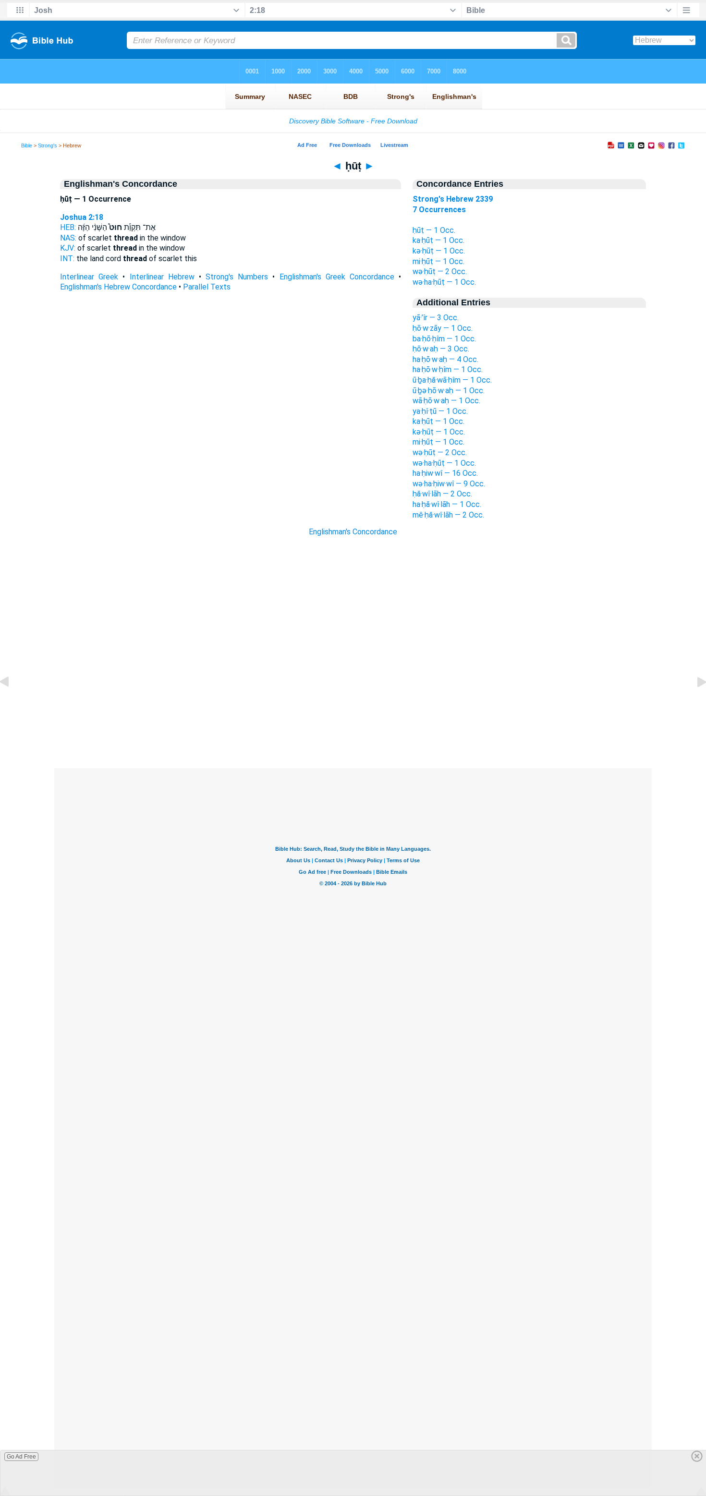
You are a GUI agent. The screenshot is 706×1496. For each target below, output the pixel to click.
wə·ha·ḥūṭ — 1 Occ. (444, 282)
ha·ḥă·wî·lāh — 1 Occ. (447, 504)
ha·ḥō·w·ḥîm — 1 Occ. (448, 369)
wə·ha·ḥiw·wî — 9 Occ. (449, 483)
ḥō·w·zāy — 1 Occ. (443, 328)
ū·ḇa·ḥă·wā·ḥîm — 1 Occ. (452, 380)
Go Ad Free (21, 1456)
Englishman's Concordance (353, 531)
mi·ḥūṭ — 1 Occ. (438, 261)
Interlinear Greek (89, 276)
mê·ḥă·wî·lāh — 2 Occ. (448, 514)
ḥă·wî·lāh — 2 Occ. (442, 493)
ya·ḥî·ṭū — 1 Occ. (440, 411)
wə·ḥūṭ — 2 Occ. (440, 271)
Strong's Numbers (237, 276)
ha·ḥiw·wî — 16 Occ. (445, 473)
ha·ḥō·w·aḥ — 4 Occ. (445, 359)
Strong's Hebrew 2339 (453, 199)
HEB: (68, 227)
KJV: (67, 248)
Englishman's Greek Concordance (337, 276)
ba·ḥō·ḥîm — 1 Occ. (444, 338)
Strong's (47, 145)
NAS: (68, 237)
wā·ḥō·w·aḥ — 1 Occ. (446, 400)
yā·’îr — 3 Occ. (436, 317)
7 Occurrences (439, 209)
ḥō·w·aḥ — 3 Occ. (441, 348)
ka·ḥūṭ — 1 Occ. (438, 240)
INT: (67, 258)
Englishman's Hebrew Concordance (118, 286)
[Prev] (12, 703)
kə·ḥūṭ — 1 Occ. (439, 250)
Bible (26, 145)
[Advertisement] (353, 710)
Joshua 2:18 (81, 217)
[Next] (694, 703)
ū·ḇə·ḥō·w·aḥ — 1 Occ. (449, 390)
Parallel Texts (207, 286)
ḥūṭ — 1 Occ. (434, 230)
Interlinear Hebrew (162, 276)
